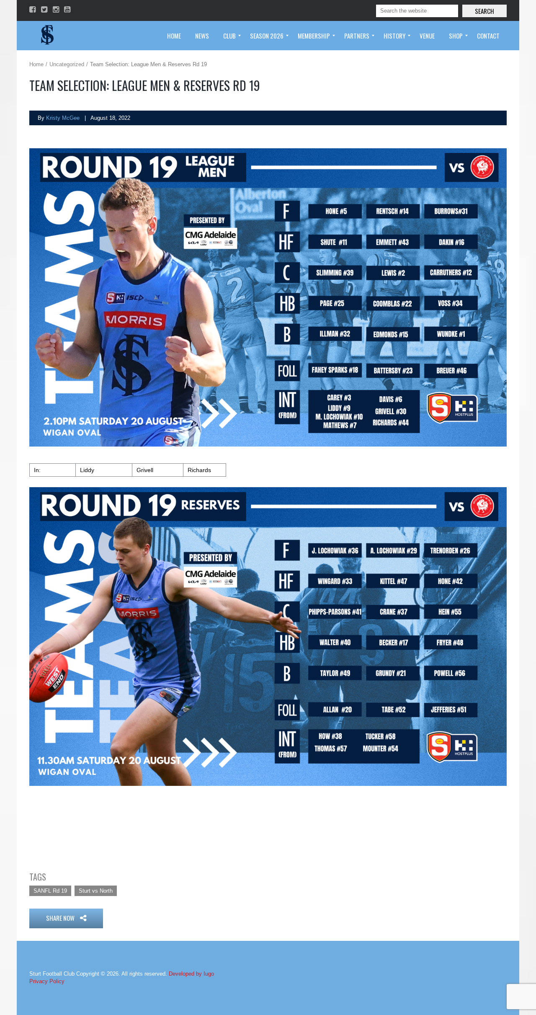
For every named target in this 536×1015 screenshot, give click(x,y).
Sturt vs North (96, 891)
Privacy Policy (46, 981)
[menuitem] (174, 35)
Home (36, 64)
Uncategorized (66, 64)
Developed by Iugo (191, 974)
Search (484, 10)
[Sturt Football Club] (46, 35)
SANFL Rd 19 (50, 891)
